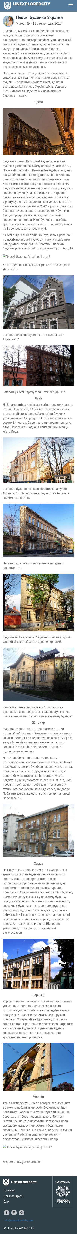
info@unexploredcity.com (18, 1220)
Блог (7, 1201)
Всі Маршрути (13, 1196)
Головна (9, 1190)
